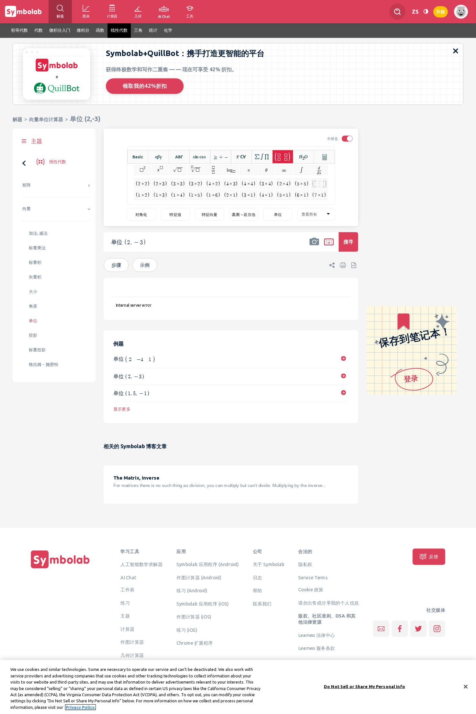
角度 (33, 306)
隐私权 (305, 564)
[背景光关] (426, 11)
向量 (26, 208)
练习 (125, 602)
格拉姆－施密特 (43, 364)
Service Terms (313, 577)
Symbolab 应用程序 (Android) (207, 564)
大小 (33, 291)
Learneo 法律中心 (316, 635)
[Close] (466, 686)
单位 (33, 320)
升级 (440, 11)
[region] (238, 687)
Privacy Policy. (80, 707)
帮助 (257, 590)
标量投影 (37, 349)
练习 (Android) (191, 590)
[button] (314, 246)
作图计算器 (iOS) (193, 616)
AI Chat (128, 577)
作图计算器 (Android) (198, 577)
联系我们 (262, 603)
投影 (33, 335)
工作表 (127, 589)
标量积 (35, 262)
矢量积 (35, 277)
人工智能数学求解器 (141, 564)
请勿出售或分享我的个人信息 (328, 602)
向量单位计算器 (46, 119)
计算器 (127, 628)
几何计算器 (132, 655)
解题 (17, 119)
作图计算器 (132, 642)
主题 (125, 615)
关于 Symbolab (268, 564)
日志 (257, 577)
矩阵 (26, 185)
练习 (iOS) (186, 629)
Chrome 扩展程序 (194, 642)
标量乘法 (37, 247)
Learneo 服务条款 (316, 648)
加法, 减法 (38, 233)
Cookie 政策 (310, 589)
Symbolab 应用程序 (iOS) (202, 603)
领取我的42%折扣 (145, 86)
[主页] (60, 568)
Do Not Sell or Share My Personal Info (364, 686)
